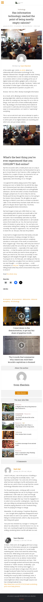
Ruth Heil (17, 469)
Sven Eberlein (28, 26)
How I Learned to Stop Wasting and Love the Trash (25, 453)
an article (23, 70)
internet (34, 299)
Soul (16, 441)
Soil (23, 423)
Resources (18, 405)
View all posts (21, 393)
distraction (27, 299)
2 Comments (17, 26)
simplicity (7, 301)
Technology (21, 9)
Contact (21, 599)
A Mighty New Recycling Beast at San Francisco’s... (25, 407)
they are (15, 265)
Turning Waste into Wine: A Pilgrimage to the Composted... (25, 426)
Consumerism (17, 299)
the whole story (12, 274)
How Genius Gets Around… (23, 434)
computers (7, 299)
